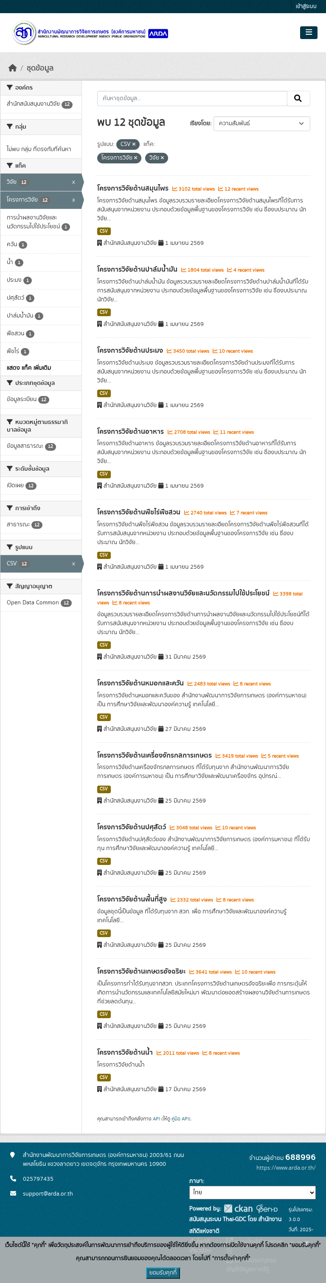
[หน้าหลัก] (12, 68)
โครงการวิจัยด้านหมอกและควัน (141, 683)
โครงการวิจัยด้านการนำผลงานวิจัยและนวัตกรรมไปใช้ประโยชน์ (184, 593)
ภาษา (196, 1181)
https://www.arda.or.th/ (286, 1168)
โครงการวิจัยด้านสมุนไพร (133, 188)
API (156, 1119)
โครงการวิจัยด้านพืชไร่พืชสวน (139, 512)
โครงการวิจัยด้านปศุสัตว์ (132, 827)
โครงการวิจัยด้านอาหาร (131, 431)
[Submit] (298, 98)
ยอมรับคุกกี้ (163, 1273)
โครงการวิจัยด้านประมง (131, 350)
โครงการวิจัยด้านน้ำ (126, 1052)
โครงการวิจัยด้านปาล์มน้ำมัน (138, 269)
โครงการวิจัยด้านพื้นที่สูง (133, 899)
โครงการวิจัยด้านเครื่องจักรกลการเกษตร (155, 755)
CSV (104, 231)
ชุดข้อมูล (40, 68)
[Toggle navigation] (309, 32)
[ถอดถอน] (133, 144)
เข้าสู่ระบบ (306, 7)
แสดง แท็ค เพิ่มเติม (29, 368)
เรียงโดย (200, 123)
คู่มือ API (180, 1119)
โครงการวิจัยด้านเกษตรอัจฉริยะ (142, 971)
